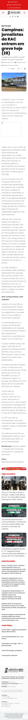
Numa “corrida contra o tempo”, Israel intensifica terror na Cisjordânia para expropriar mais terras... (13, 496)
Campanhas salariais (9, 655)
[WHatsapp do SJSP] (12, 19)
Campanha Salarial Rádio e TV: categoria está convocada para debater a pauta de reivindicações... (14, 552)
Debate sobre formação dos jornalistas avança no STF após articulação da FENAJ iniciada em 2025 (14, 606)
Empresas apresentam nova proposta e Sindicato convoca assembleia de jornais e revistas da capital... (14, 524)
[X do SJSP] (7, 19)
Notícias (6, 26)
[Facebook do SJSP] (3, 19)
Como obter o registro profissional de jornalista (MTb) (14, 631)
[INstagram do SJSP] (5, 19)
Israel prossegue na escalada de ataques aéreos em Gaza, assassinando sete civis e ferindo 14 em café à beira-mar (14, 617)
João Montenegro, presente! (12, 650)
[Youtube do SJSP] (10, 19)
